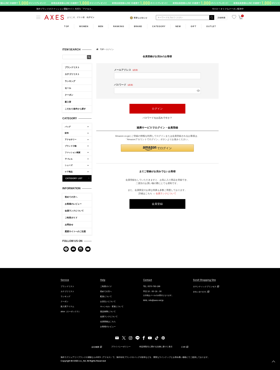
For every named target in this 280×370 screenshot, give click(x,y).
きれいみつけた (200, 292)
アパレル (69, 159)
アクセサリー (70, 139)
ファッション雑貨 (72, 152)
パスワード (123, 84)
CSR (183, 347)
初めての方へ (71, 197)
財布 (67, 133)
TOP (66, 26)
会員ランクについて (74, 210)
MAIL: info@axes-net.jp (153, 300)
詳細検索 (221, 18)
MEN (100, 26)
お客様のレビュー (73, 204)
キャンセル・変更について (111, 306)
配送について (106, 296)
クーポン (64, 301)
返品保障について (108, 311)
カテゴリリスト (67, 291)
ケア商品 (69, 172)
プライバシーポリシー (121, 347)
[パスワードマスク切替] (198, 90)
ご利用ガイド (71, 217)
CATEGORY (159, 26)
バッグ (68, 127)
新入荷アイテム (67, 306)
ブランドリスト (67, 286)
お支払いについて (108, 301)
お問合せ (69, 224)
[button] (157, 148)
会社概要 (95, 347)
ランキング (65, 296)
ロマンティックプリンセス (204, 286)
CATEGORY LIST (77, 178)
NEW (178, 26)
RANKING (118, 26)
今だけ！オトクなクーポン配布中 (228, 9)
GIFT (193, 26)
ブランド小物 (70, 146)
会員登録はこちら (108, 321)
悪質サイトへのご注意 (75, 231)
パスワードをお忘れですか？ (157, 117)
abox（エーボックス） (71, 311)
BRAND (138, 26)
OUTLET (211, 26)
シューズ (69, 165)
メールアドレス (126, 69)
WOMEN (83, 26)
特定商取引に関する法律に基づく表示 (155, 347)
